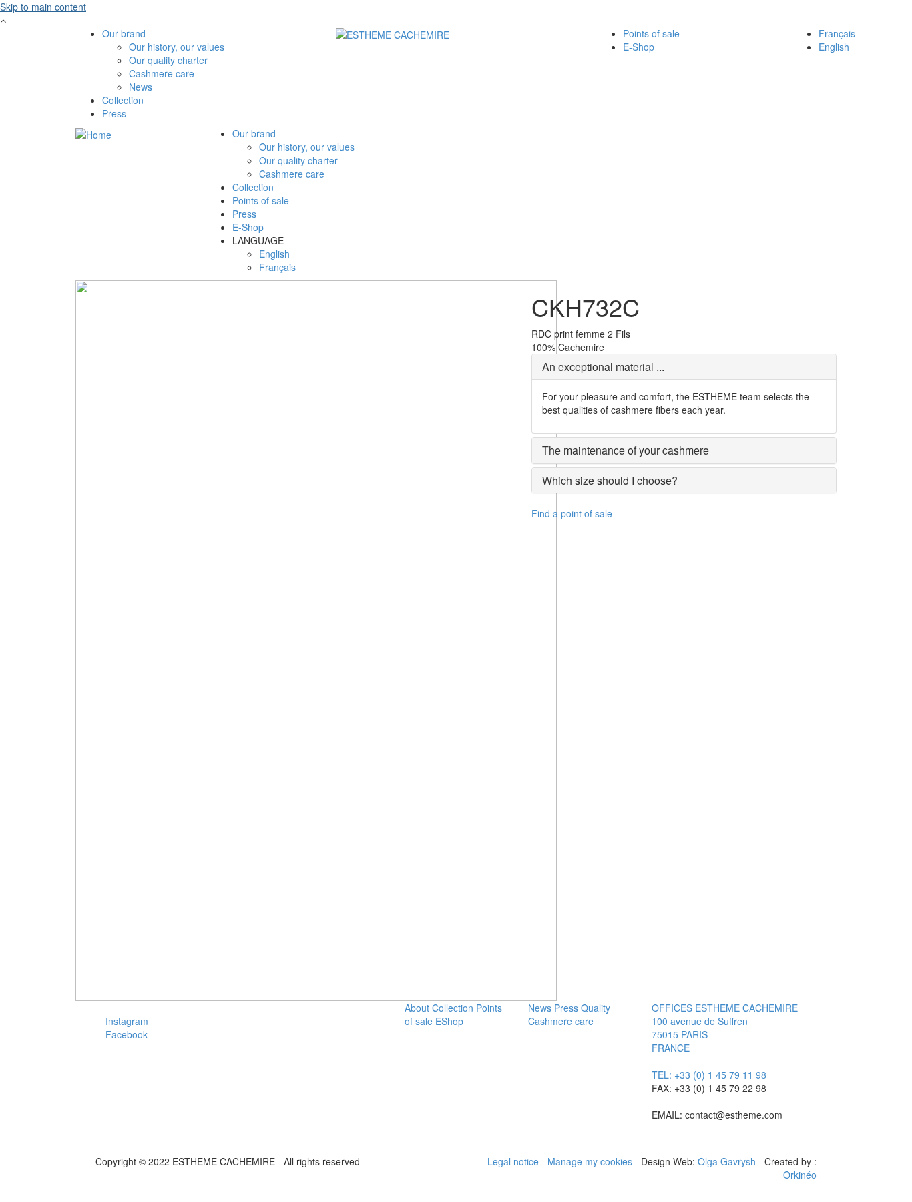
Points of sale (651, 33)
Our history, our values (176, 46)
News (140, 86)
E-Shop (638, 46)
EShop (449, 1021)
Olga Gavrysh (727, 1161)
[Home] (392, 33)
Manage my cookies (589, 1161)
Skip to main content (43, 6)
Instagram (126, 1021)
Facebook (126, 1034)
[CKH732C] (316, 639)
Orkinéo (800, 1174)
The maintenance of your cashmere (625, 450)
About (417, 1007)
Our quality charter (168, 60)
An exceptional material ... (603, 366)
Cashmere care (161, 73)
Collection (123, 100)
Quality (595, 1007)
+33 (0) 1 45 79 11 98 (720, 1074)
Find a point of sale (571, 513)
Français (837, 33)
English (834, 46)
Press (114, 113)
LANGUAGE (258, 240)
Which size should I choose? (610, 480)
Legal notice (513, 1161)
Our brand (124, 33)
